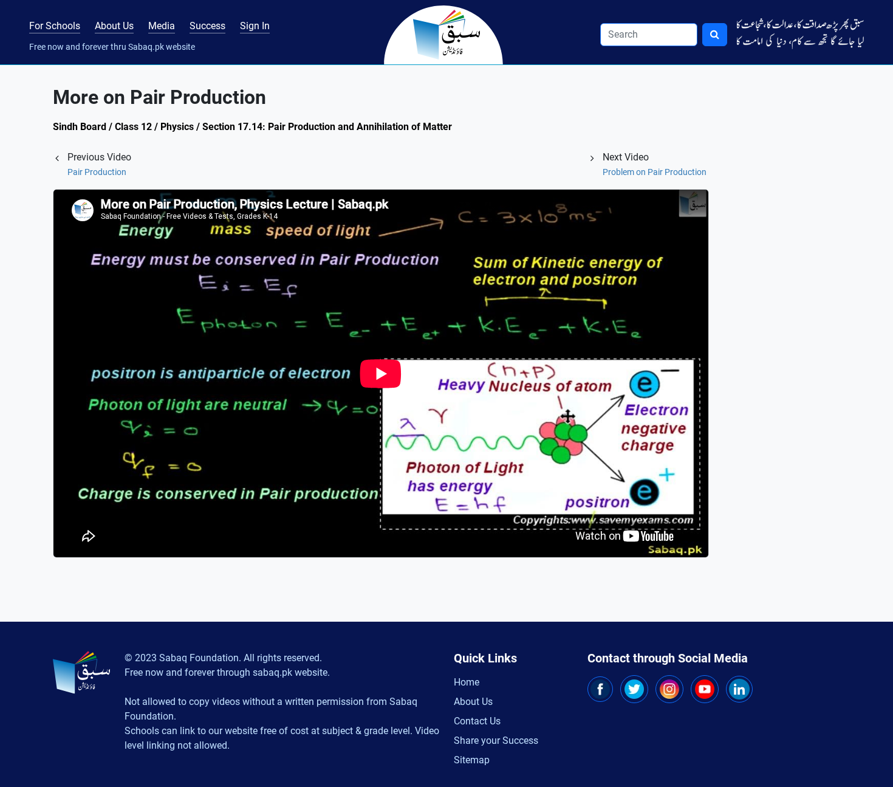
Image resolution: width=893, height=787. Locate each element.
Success (207, 26)
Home (466, 682)
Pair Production (96, 172)
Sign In (255, 26)
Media (161, 26)
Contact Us (477, 721)
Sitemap (472, 760)
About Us (114, 26)
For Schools (54, 26)
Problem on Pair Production (655, 172)
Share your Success (496, 740)
